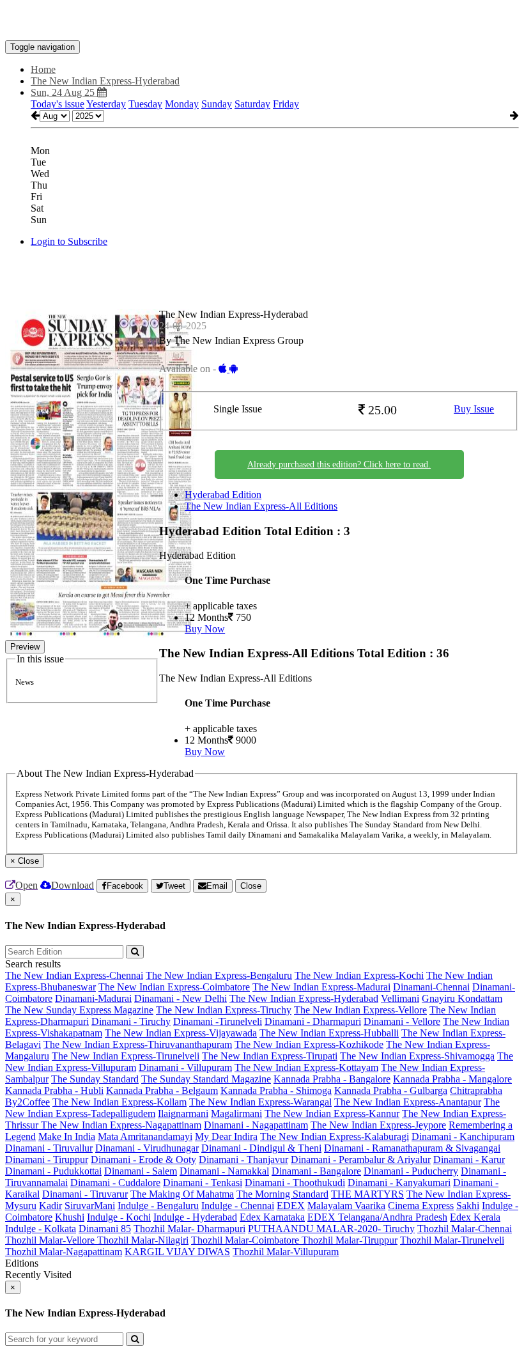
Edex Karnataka (272, 1217)
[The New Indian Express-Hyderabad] (262, 21)
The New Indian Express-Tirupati (269, 1055)
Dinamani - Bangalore (316, 1171)
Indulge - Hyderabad (195, 1217)
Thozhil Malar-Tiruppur (349, 1240)
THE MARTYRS (367, 1194)
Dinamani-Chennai (431, 986)
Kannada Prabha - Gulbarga (390, 1090)
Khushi (69, 1217)
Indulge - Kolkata (40, 1228)
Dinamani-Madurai (93, 998)
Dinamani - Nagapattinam (256, 1125)
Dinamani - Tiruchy (131, 1021)
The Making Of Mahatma (182, 1194)
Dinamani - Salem (140, 1171)
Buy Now (205, 628)
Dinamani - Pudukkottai (53, 1171)
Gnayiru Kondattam (462, 998)
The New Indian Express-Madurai (321, 986)
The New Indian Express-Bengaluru (219, 975)
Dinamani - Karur (469, 1159)
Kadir (50, 1205)
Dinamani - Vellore (402, 1021)
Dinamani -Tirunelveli (217, 1021)
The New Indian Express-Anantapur (407, 1102)
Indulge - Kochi (119, 1217)
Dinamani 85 (105, 1228)
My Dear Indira (226, 1136)
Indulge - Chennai (237, 1205)
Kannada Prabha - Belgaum (162, 1090)
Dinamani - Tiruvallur (49, 1148)
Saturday (252, 103)
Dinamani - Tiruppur (46, 1159)
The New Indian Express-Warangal (260, 1102)
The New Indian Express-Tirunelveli (125, 1055)
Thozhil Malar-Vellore (51, 1240)
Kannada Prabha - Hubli (54, 1090)
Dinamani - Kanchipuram (463, 1136)
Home (43, 69)
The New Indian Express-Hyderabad (303, 998)
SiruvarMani (90, 1205)
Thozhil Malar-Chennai (464, 1228)
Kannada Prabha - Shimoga (276, 1090)
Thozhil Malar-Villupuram (286, 1251)
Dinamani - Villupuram (185, 1067)
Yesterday (106, 103)
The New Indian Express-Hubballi (329, 1032)
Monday (182, 103)
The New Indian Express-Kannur (332, 1113)
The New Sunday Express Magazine (79, 1009)
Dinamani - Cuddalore (115, 1182)
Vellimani (400, 998)
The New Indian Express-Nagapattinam (121, 1125)
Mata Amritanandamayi (145, 1136)
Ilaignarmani (183, 1113)
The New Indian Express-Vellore (360, 1009)
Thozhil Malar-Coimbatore (246, 1240)
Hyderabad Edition (223, 494)
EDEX (291, 1205)
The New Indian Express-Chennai (74, 975)
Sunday (216, 103)
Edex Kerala (475, 1217)
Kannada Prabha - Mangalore (452, 1079)
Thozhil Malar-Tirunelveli (452, 1240)
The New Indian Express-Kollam (119, 1102)
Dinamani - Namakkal (224, 1171)
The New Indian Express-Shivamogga (417, 1055)
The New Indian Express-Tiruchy (223, 1009)
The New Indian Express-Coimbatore (174, 986)
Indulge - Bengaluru (158, 1205)
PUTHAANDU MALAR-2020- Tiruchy (331, 1228)
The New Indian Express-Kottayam (306, 1067)
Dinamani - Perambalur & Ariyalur (361, 1159)
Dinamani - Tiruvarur (85, 1194)
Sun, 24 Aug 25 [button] (64, 92)
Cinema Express (421, 1205)
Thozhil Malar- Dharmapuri (189, 1228)
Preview (25, 647)
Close (250, 886)
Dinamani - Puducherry (411, 1171)
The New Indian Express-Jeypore (378, 1125)
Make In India (66, 1136)
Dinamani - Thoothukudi (295, 1182)
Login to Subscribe (69, 241)
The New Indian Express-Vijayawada (181, 1032)
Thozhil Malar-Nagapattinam (63, 1251)
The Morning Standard (282, 1194)
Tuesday (145, 103)
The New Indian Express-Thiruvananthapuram (137, 1044)
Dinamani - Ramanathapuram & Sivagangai (412, 1148)
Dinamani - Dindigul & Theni (261, 1148)
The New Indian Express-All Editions (261, 506)
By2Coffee (27, 1102)
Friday (286, 103)
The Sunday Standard (95, 1079)
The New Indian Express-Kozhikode (309, 1044)
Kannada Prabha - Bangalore (332, 1079)
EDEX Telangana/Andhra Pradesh (377, 1217)
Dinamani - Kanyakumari (399, 1182)
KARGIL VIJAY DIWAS (177, 1251)
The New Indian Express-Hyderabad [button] (105, 80)
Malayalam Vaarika (346, 1205)
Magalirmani (236, 1113)
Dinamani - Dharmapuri (313, 1021)
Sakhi (467, 1205)
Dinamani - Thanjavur (243, 1159)
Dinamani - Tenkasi (202, 1182)
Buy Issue (474, 408)
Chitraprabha (476, 1090)
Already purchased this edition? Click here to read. (339, 464)
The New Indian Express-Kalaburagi (334, 1136)
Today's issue (57, 103)
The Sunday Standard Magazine (206, 1079)
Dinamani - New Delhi (180, 998)
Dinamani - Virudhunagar (147, 1148)
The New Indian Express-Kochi (359, 975)
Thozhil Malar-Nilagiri (143, 1240)
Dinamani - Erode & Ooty (143, 1159)
